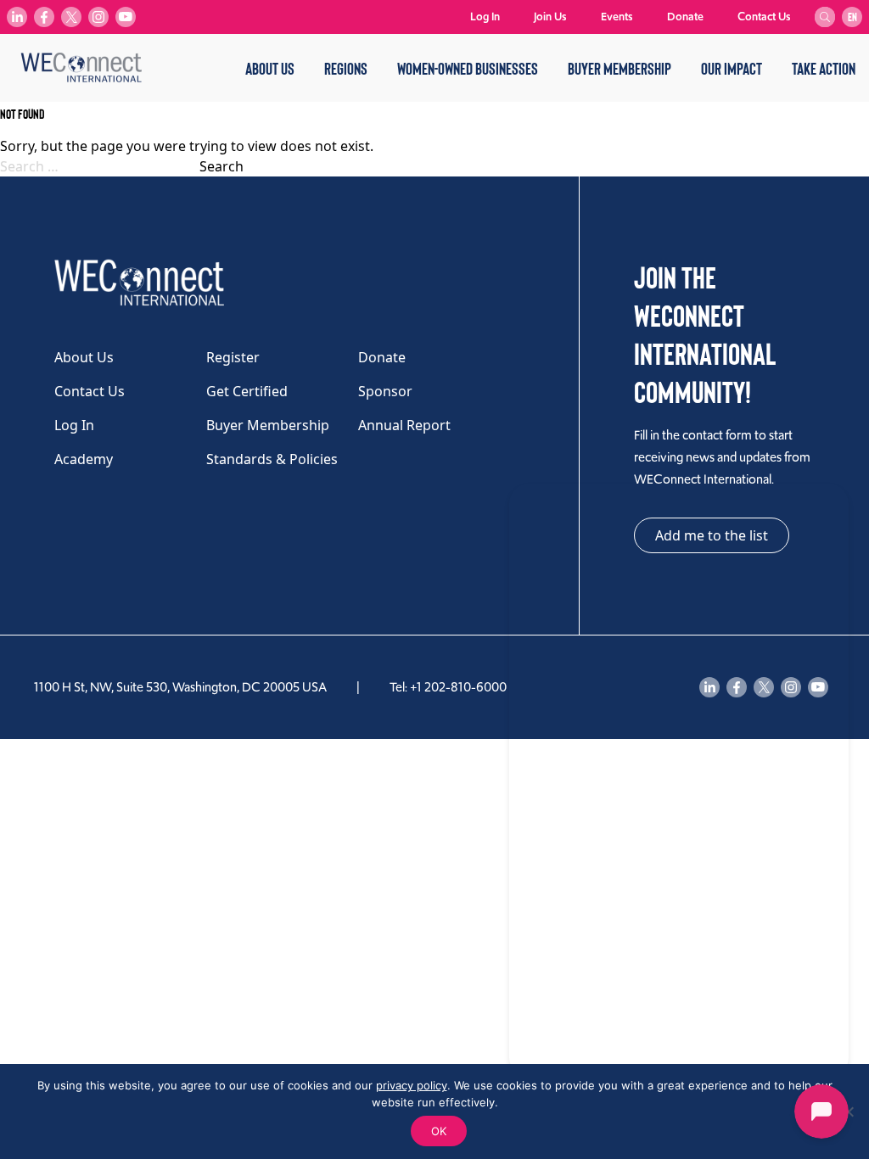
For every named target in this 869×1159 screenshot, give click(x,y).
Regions (345, 68)
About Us (269, 68)
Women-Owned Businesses (467, 68)
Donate (685, 16)
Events (617, 16)
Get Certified (247, 391)
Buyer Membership (619, 68)
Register (233, 357)
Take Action (823, 68)
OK (438, 1131)
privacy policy (411, 1085)
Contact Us (764, 16)
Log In (485, 16)
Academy (83, 459)
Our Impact (731, 68)
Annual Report (404, 425)
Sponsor (385, 391)
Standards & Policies (272, 459)
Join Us (550, 16)
